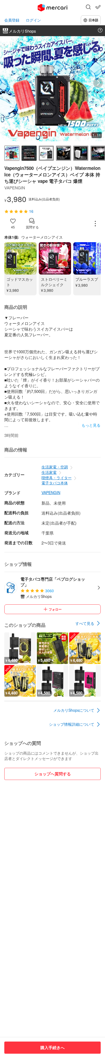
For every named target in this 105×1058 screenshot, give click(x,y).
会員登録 (11, 20)
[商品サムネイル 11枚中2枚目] (29, 153)
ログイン (33, 20)
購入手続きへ (52, 1047)
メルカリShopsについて (73, 710)
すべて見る (84, 623)
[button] (88, 7)
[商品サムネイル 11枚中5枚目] (80, 153)
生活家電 (49, 472)
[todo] (98, 7)
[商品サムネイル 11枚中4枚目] (63, 153)
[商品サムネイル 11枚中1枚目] (11, 153)
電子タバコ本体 (54, 482)
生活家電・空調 (54, 467)
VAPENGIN (50, 492)
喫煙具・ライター (56, 477)
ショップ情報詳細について (71, 724)
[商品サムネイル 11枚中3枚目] (46, 153)
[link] (88, 623)
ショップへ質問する (52, 774)
